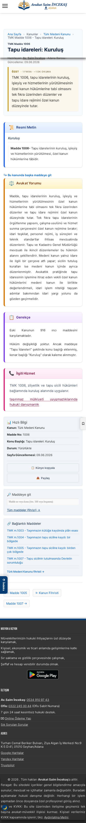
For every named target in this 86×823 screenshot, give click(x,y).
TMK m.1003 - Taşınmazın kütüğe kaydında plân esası (42, 530)
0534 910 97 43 (38, 700)
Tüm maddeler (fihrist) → (23, 510)
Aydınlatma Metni (56, 817)
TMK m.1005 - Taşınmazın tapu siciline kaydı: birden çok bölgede (41, 550)
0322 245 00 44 (19, 706)
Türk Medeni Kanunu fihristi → (25, 571)
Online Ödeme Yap (18, 718)
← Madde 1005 (16, 593)
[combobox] (43, 501)
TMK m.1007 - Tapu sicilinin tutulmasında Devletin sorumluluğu (39, 560)
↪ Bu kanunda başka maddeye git (27, 175)
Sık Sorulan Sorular (14, 725)
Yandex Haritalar (12, 759)
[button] (4, 585)
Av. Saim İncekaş (34, 58)
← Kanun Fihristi (47, 593)
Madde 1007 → (16, 603)
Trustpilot (7, 765)
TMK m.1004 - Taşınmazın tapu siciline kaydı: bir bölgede (38, 539)
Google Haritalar (12, 753)
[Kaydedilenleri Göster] (83, 424)
